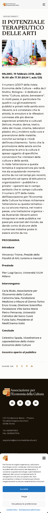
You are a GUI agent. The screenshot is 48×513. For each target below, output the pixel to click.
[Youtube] (36, 403)
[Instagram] (28, 403)
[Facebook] (12, 403)
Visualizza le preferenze (24, 504)
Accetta (24, 489)
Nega (24, 496)
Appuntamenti (10, 16)
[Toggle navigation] (38, 4)
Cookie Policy (11, 510)
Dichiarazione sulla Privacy (29, 510)
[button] (44, 458)
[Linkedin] (20, 403)
